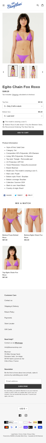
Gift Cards (8, 329)
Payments (8, 318)
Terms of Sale (22, 434)
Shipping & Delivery (11, 306)
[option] (13, 71)
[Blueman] (14, 5)
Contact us (8, 300)
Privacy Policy (31, 434)
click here (10, 396)
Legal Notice (14, 434)
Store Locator (9, 323)
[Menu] (3, 5)
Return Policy (9, 312)
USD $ (22, 409)
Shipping (15, 94)
